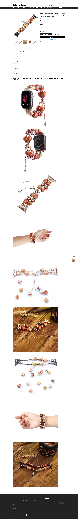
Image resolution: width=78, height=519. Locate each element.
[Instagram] (46, 498)
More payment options (52, 39)
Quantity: (41, 28)
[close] (65, 0)
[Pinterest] (48, 498)
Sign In (58, 5)
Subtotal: (41, 31)
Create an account (62, 5)
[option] (25, 26)
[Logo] (19, 5)
